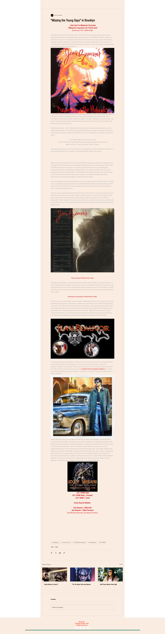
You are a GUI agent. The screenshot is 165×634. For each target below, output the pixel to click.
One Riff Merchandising (80, 542)
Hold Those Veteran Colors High (108, 584)
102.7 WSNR (102, 542)
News (52, 547)
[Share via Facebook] (51, 553)
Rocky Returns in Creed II (51, 584)
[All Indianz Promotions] (77, 628)
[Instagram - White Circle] (80, 628)
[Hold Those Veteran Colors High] (110, 574)
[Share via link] (64, 553)
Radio (56, 547)
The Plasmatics (92, 542)
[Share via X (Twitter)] (56, 553)
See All (121, 564)
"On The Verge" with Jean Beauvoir (81, 584)
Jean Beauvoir (55, 542)
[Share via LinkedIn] (60, 553)
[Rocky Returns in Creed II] (54, 574)
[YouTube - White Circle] (88, 628)
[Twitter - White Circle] (84, 628)
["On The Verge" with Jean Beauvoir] (82, 574)
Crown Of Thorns (66, 542)
